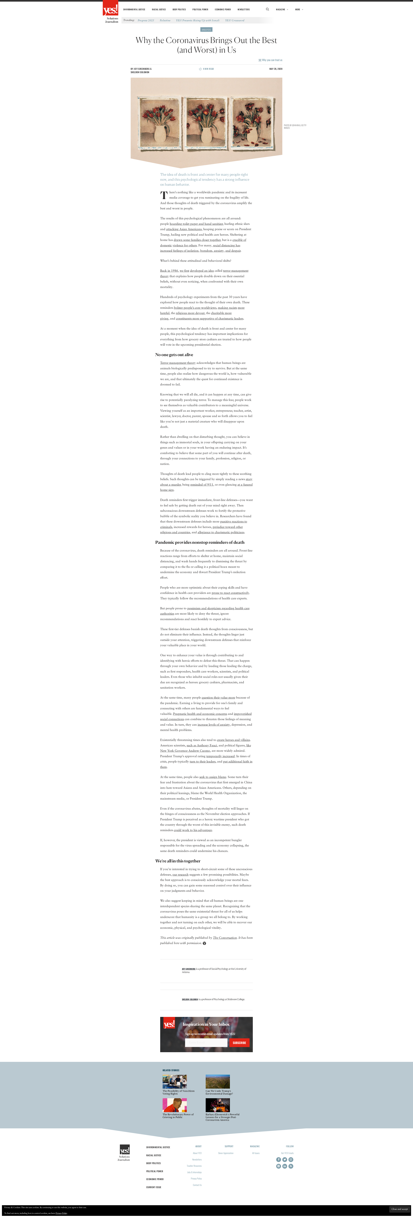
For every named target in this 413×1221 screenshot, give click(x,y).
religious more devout (190, 313)
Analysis (206, 29)
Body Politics (179, 9)
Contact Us (197, 1185)
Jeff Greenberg (142, 68)
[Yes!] (110, 8)
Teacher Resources (194, 1165)
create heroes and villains (233, 740)
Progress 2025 (146, 20)
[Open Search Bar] (267, 9)
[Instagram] (290, 1159)
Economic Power (223, 9)
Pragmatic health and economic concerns (200, 714)
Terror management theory (178, 363)
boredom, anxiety (212, 250)
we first (184, 270)
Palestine (165, 20)
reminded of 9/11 (201, 484)
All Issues (256, 1153)
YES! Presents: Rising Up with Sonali (197, 20)
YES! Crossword (234, 20)
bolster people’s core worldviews (195, 307)
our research (180, 874)
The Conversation (225, 937)
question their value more (218, 697)
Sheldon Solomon (140, 72)
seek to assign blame (212, 777)
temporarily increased (220, 756)
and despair (233, 250)
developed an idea (202, 270)
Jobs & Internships (194, 1172)
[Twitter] (284, 1159)
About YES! (197, 1153)
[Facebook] (278, 1159)
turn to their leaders (203, 761)
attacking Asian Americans (184, 229)
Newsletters (244, 9)
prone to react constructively (230, 593)
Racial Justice (159, 9)
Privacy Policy (196, 1178)
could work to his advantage (193, 830)
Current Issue (153, 1187)
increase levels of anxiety (214, 724)
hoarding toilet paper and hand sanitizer (196, 224)
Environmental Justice (134, 9)
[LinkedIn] (284, 1166)
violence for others (185, 245)
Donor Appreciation (225, 1153)
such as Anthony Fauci (202, 745)
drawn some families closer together (197, 240)
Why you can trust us (271, 60)
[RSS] (290, 1166)
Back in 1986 (169, 270)
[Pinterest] (278, 1166)
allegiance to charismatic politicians (221, 532)
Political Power (200, 9)
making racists (227, 307)
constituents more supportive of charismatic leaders (209, 318)
